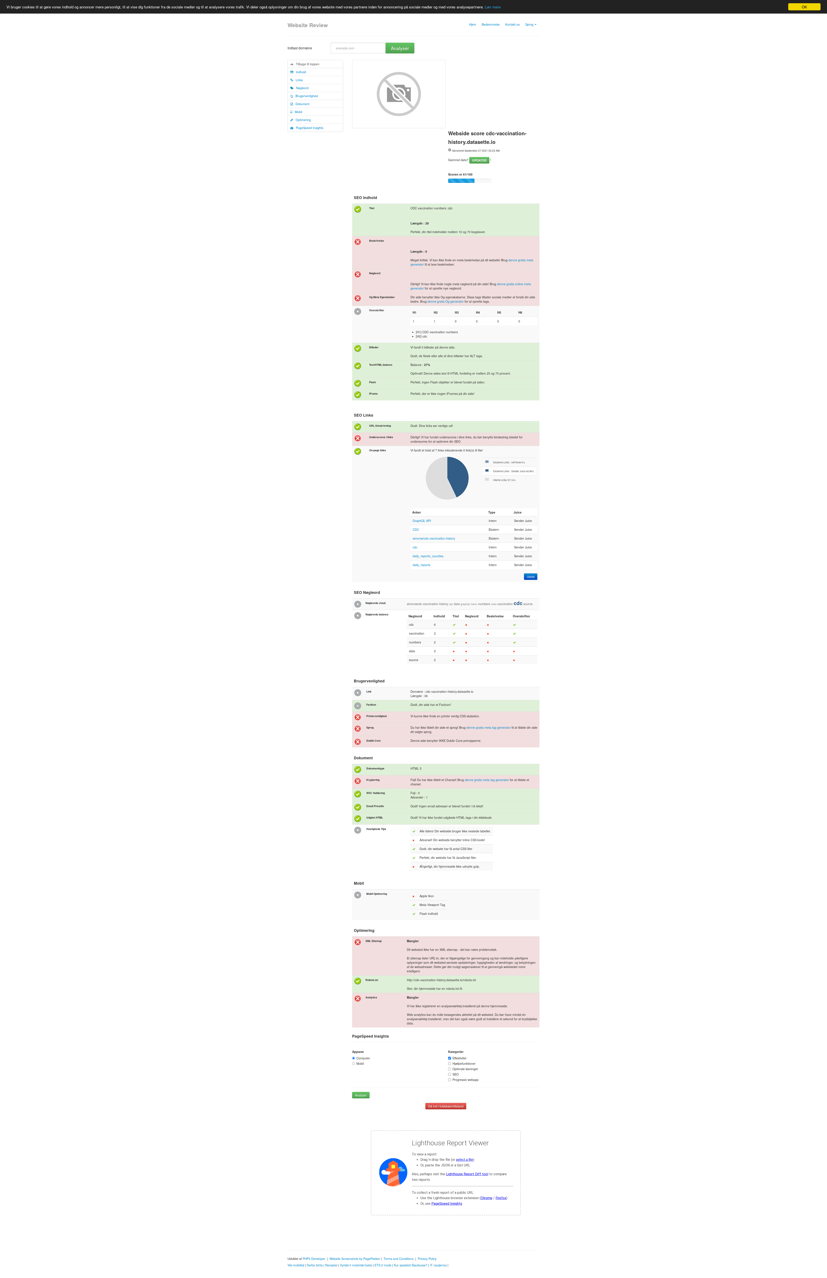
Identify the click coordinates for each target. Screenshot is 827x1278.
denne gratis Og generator (445, 301)
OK (804, 6)
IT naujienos (438, 1265)
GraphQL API (422, 520)
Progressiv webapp (465, 1079)
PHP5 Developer (314, 1258)
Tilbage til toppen (306, 64)
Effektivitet (459, 1058)
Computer (363, 1058)
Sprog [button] (529, 24)
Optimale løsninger (465, 1069)
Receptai (331, 1265)
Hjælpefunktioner (464, 1063)
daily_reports (421, 565)
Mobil (297, 112)
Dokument (301, 104)
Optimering (302, 120)
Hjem (472, 24)
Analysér (400, 48)
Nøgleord (301, 88)
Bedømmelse (491, 24)
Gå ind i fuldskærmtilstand (445, 1106)
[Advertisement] (493, 92)
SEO (455, 1074)
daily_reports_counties (428, 556)
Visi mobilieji (296, 1265)
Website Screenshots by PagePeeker (355, 1258)
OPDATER (479, 160)
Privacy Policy (427, 1258)
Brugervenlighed (305, 96)
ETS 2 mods (383, 1265)
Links (298, 80)
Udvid (531, 576)
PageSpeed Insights (308, 128)
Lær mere (493, 7)
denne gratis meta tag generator (488, 727)
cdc (415, 547)
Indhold (299, 72)
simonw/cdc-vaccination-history (434, 538)
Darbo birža (315, 1265)
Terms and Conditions (399, 1258)
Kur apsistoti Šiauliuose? (410, 1265)
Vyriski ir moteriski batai (356, 1265)
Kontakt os (512, 24)
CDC (416, 529)
